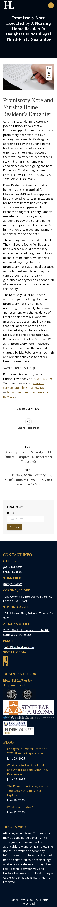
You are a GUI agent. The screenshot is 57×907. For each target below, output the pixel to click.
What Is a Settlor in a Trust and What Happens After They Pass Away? (27, 769)
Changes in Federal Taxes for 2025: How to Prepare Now (27, 751)
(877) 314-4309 (42, 379)
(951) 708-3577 (12, 567)
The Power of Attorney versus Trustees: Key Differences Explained (27, 790)
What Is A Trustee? (20, 807)
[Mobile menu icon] (51, 5)
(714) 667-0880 (12, 572)
